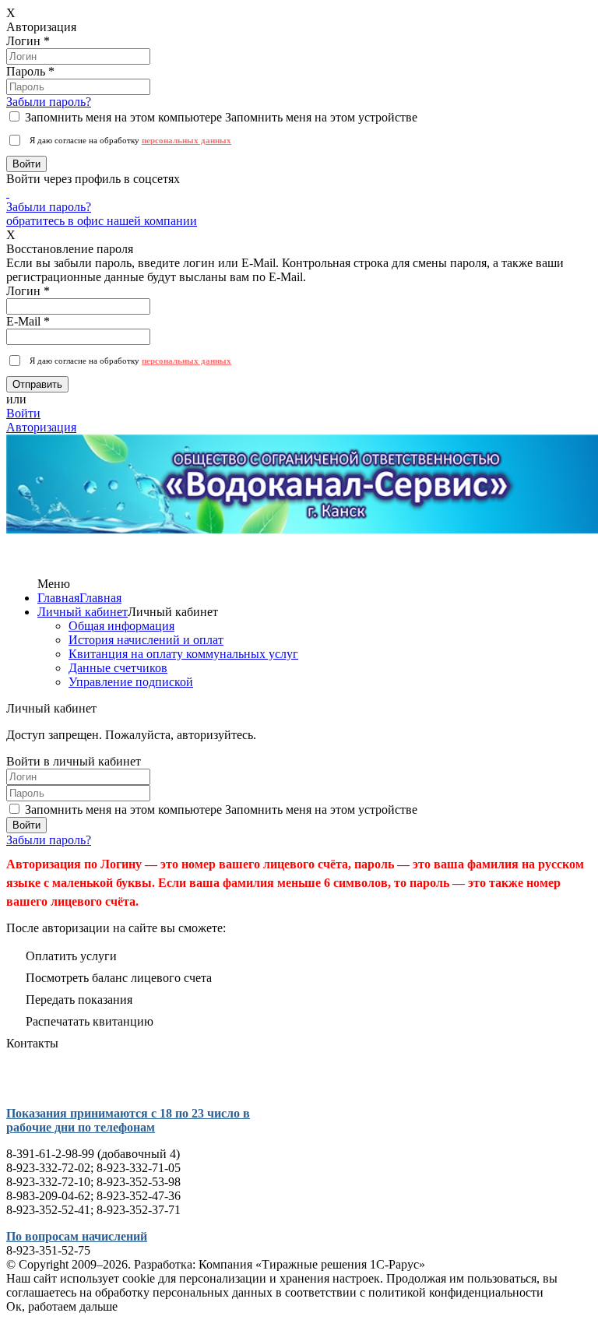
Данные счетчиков (118, 667)
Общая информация (121, 625)
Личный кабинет (82, 611)
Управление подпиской (131, 681)
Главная (58, 597)
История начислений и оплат (146, 639)
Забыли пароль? (48, 101)
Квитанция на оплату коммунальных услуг (183, 653)
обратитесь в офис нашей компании (101, 220)
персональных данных (186, 140)
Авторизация (41, 427)
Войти (23, 413)
